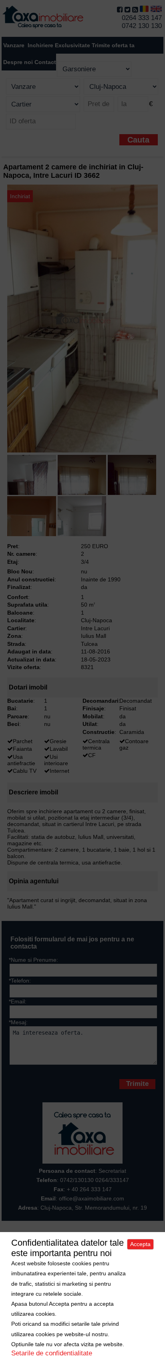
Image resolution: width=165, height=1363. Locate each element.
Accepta (140, 1244)
